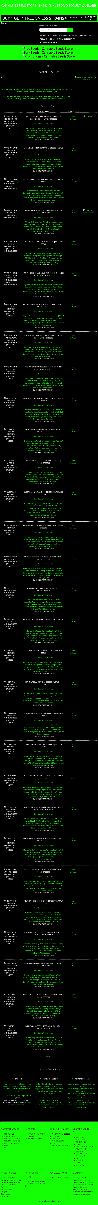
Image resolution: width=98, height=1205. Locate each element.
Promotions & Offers (49, 35)
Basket (41, 26)
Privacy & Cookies (11, 1143)
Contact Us (9, 1134)
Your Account (10, 1136)
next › (48, 1057)
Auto (91, 35)
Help (6, 1145)
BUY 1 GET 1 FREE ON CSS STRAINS (33, 18)
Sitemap (79, 1163)
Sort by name (43, 111)
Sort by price (73, 111)
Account (48, 26)
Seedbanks (56, 1136)
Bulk (24, 1102)
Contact (54, 26)
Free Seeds (56, 1139)
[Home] (17, 23)
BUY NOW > (90, 18)
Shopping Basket (35, 1139)
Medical (52, 39)
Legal (78, 1144)
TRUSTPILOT (80, 1165)
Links (78, 1158)
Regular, (21, 1100)
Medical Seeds (58, 1141)
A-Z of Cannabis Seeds (61, 1134)
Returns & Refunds (12, 1141)
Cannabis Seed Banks (68, 35)
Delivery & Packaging (13, 1139)
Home (49, 66)
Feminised (83, 35)
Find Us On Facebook (84, 1147)
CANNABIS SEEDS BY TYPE (66, 39)
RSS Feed (79, 1160)
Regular (43, 39)
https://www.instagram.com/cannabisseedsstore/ (35, 1183)
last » (55, 1057)
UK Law (7, 1148)
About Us (80, 1137)
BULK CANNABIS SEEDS (48, 42)
